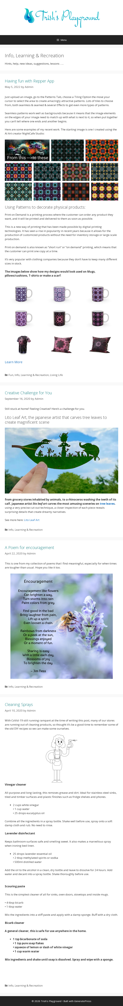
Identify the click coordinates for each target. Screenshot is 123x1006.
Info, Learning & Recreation (32, 375)
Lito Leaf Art (31, 520)
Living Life (56, 375)
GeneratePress (82, 1001)
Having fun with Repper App (29, 81)
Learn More (13, 362)
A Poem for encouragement (29, 547)
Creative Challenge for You (28, 392)
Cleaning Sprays (19, 704)
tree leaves (107, 503)
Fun (10, 375)
